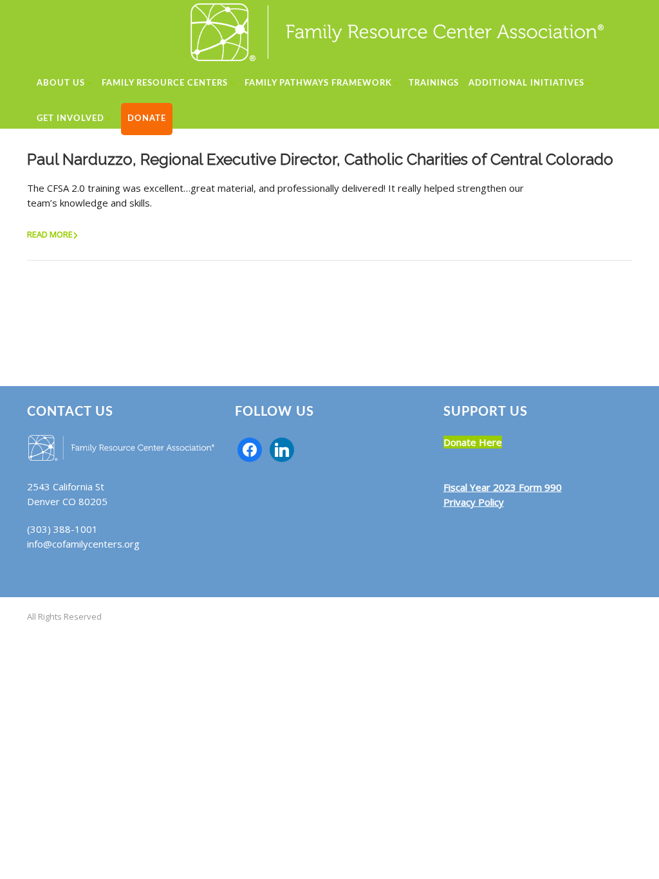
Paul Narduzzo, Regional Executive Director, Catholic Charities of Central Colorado (320, 159)
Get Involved (70, 119)
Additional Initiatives (526, 83)
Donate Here (472, 442)
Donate (146, 119)
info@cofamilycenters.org (83, 543)
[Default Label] (282, 448)
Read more (50, 234)
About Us (61, 83)
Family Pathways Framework (318, 83)
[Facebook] (249, 448)
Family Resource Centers (165, 83)
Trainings (434, 83)
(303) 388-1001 (62, 529)
